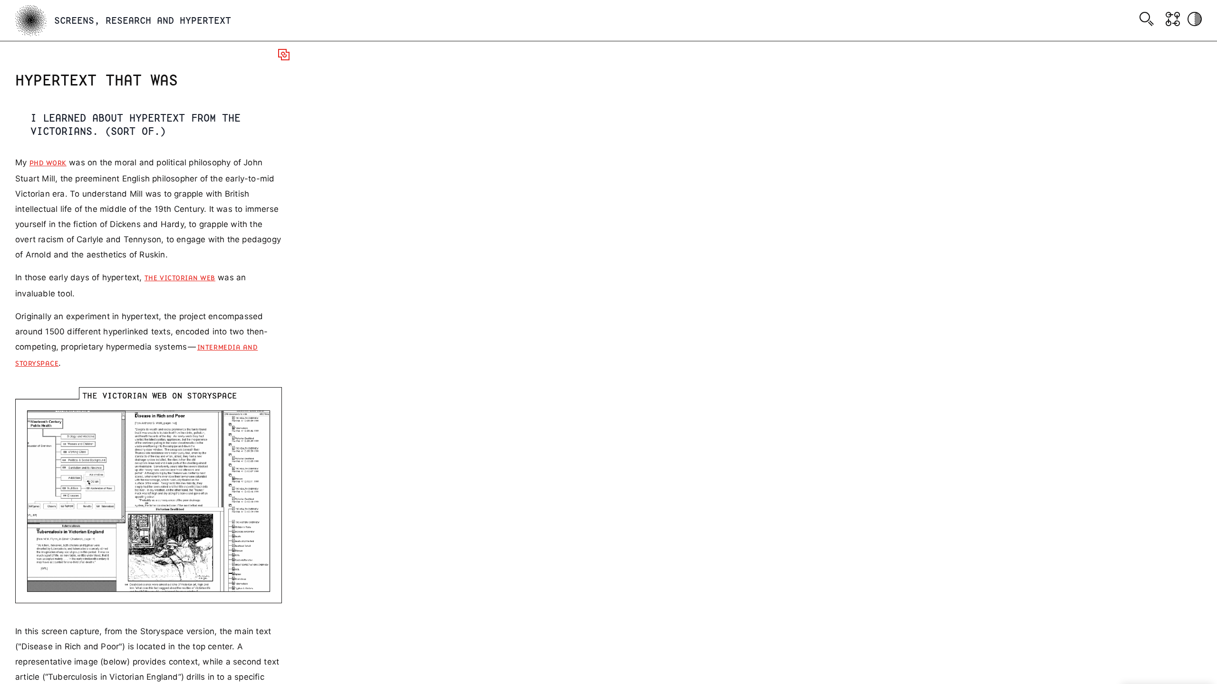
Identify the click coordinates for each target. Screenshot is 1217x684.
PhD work (48, 163)
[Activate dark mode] (1195, 19)
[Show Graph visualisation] (1173, 19)
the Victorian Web (180, 278)
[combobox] (1148, 20)
